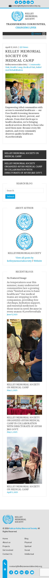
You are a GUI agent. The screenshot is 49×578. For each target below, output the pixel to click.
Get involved (8, 550)
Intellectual (29, 554)
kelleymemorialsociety (16, 64)
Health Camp (16, 67)
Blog (26, 538)
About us (6, 542)
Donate (36, 34)
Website (38, 261)
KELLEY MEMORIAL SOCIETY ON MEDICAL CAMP (22, 155)
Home (5, 538)
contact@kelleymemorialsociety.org (26, 6)
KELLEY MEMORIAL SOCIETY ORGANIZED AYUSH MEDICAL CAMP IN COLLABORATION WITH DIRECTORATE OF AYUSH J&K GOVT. (23, 168)
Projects (6, 546)
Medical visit (29, 67)
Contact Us (7, 554)
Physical (28, 542)
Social (27, 550)
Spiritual (28, 546)
